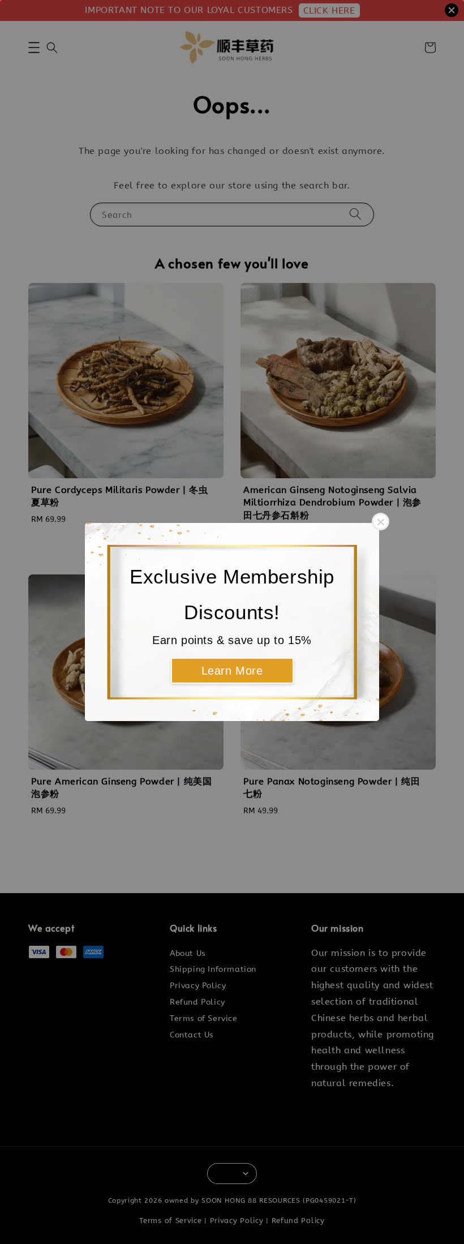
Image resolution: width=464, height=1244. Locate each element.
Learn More (232, 670)
